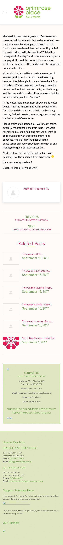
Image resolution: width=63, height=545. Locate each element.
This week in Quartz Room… (37, 287)
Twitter (37, 401)
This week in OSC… (32, 254)
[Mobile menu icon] (4, 12)
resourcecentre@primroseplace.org (34, 392)
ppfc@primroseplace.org (20, 461)
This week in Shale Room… (36, 304)
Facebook (36, 397)
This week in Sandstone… (36, 270)
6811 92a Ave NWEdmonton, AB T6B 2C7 (33, 382)
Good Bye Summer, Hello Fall (38, 338)
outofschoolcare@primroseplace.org (26, 481)
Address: (23, 381)
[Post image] (11, 259)
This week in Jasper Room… (37, 321)
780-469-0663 (17, 458)
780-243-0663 (16, 478)
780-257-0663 (35, 388)
